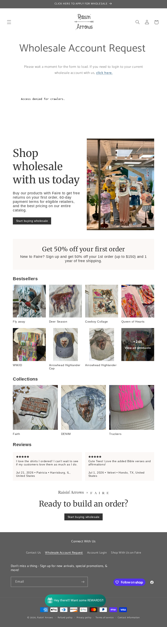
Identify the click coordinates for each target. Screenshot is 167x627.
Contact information (129, 617)
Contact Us (33, 552)
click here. (104, 73)
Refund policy (65, 617)
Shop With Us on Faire (126, 552)
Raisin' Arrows (45, 617)
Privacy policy (84, 617)
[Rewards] (75, 600)
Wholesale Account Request (64, 552)
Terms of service (105, 617)
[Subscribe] (82, 582)
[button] (9, 22)
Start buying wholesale (32, 220)
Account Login (97, 552)
